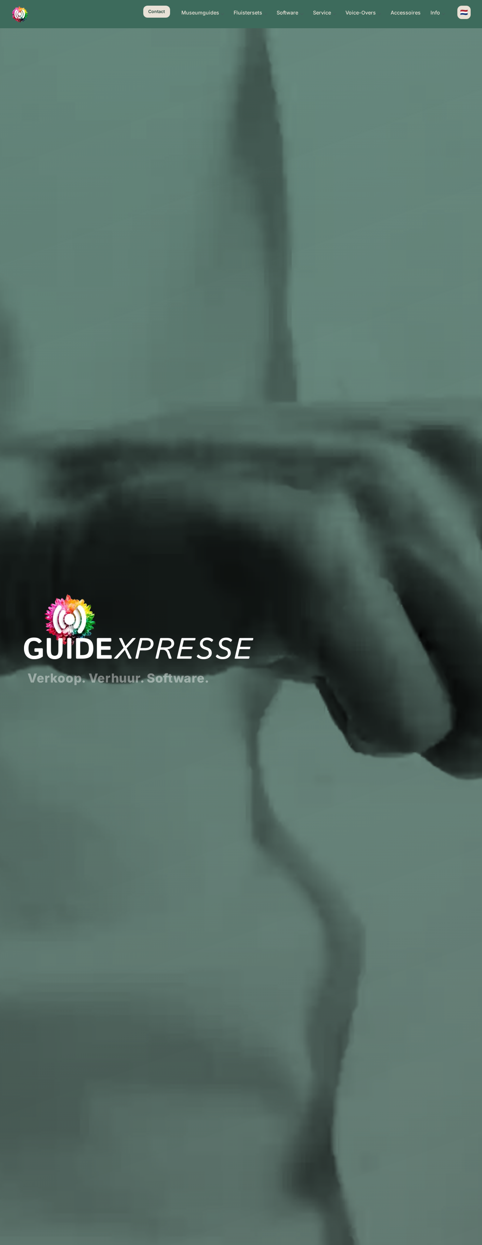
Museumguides (200, 13)
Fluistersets (248, 13)
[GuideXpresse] (19, 14)
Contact (156, 11)
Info (435, 13)
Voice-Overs (360, 13)
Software (287, 13)
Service (322, 13)
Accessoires (406, 13)
